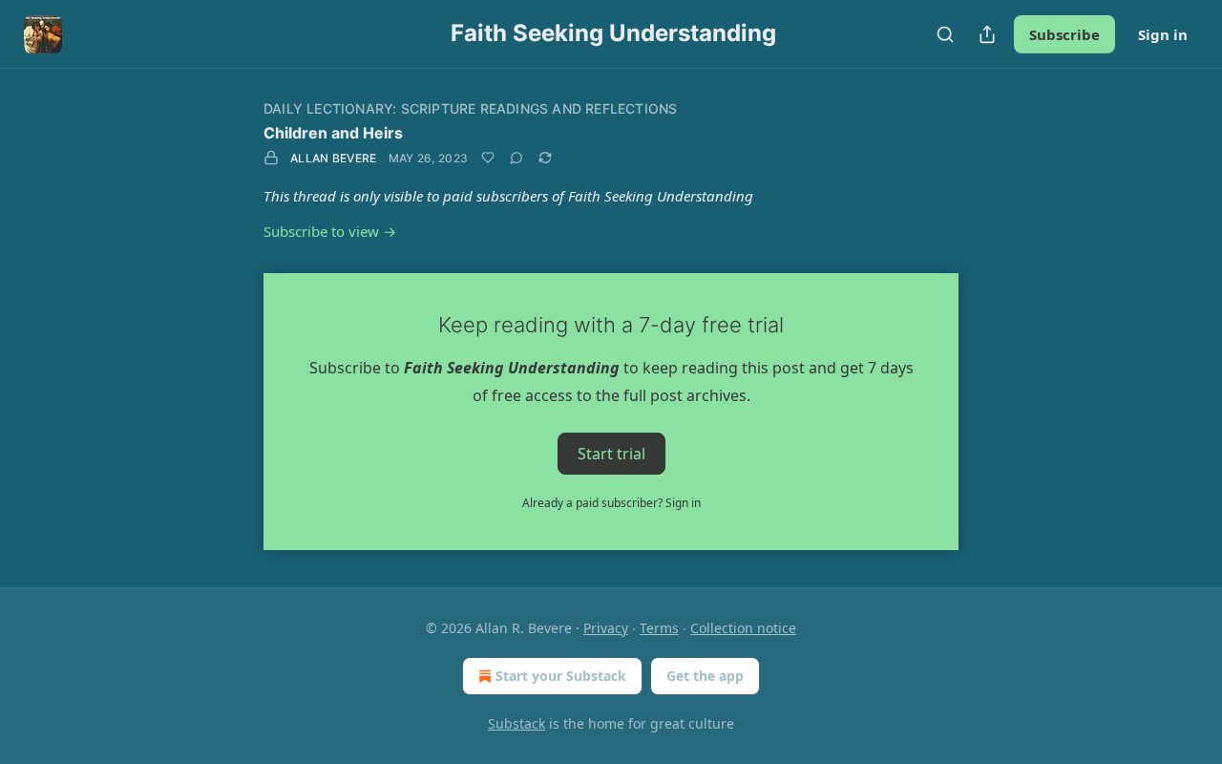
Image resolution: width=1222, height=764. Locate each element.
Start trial (611, 452)
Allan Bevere (333, 158)
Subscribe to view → (329, 231)
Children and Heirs (333, 132)
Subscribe (1064, 34)
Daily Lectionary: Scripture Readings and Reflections (470, 108)
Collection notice (743, 628)
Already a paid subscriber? (611, 503)
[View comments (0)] (516, 157)
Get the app (705, 676)
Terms (659, 628)
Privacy (605, 628)
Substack (516, 723)
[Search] (945, 34)
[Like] (487, 157)
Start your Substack (560, 676)
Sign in (1163, 34)
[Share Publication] (987, 34)
